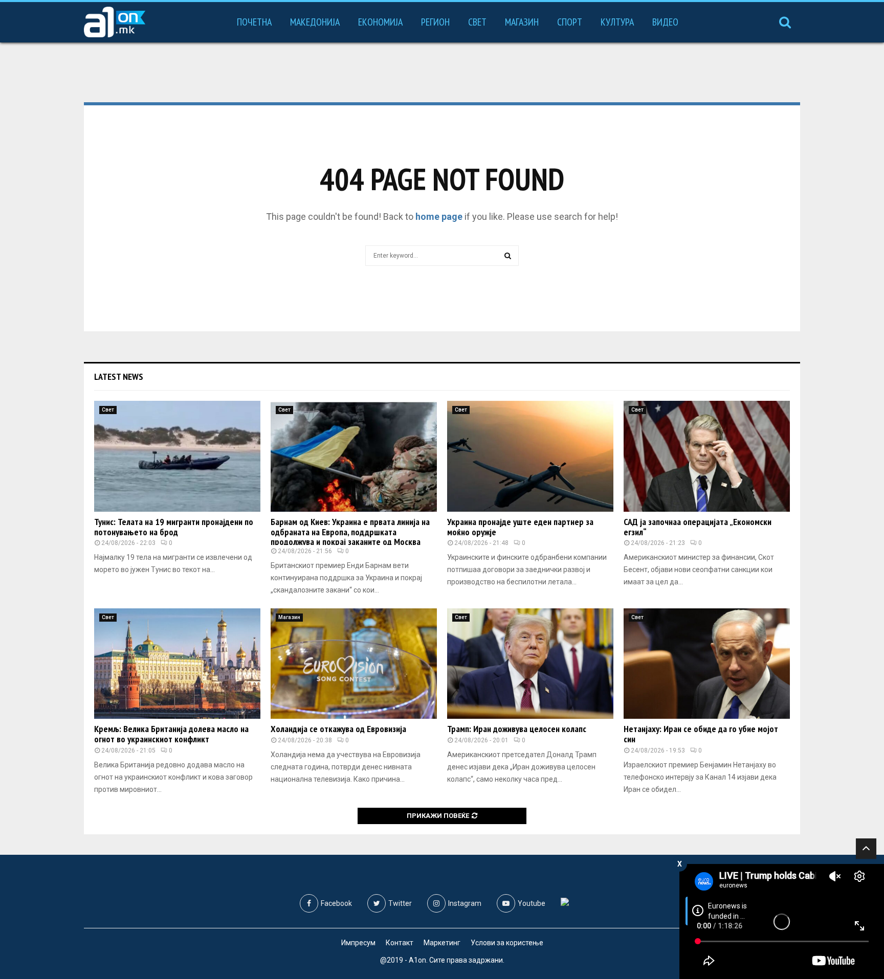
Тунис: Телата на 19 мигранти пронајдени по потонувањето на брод (173, 527)
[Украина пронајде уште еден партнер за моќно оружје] (530, 456)
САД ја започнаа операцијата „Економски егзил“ (697, 527)
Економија (380, 22)
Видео (665, 22)
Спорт (569, 22)
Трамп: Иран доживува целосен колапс (516, 729)
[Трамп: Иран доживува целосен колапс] (530, 663)
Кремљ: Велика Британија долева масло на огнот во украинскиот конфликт (171, 734)
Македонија (315, 22)
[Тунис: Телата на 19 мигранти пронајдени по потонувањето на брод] (177, 456)
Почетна (254, 22)
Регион (435, 22)
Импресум (358, 943)
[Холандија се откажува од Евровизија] (354, 663)
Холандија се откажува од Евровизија (338, 729)
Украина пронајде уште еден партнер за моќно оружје (520, 527)
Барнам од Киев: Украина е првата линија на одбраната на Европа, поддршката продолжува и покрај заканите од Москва (350, 532)
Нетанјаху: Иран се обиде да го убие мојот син (701, 734)
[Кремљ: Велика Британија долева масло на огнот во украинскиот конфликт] (177, 663)
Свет (477, 22)
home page (438, 216)
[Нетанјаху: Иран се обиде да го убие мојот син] (707, 663)
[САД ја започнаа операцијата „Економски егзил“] (707, 456)
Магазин (522, 22)
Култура (617, 22)
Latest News (118, 376)
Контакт (399, 943)
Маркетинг (442, 943)
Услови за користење (507, 943)
